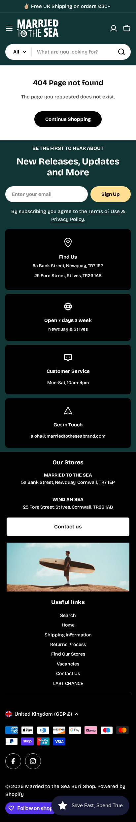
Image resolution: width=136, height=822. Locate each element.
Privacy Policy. (68, 219)
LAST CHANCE (68, 683)
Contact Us (68, 673)
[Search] (121, 52)
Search (68, 615)
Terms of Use (104, 211)
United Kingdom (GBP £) (43, 714)
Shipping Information (68, 635)
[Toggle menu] (9, 28)
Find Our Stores (68, 654)
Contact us (68, 526)
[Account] (114, 28)
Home (68, 625)
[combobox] (68, 52)
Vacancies (68, 664)
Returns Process (68, 644)
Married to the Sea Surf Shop (60, 786)
